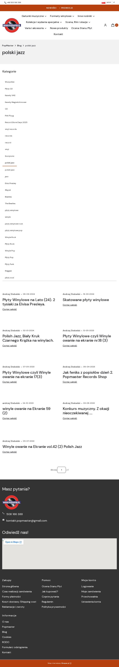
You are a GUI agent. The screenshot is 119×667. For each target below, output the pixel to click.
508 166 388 (14, 514)
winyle (8, 217)
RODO (5, 642)
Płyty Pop (9, 257)
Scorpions (9, 156)
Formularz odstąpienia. (15, 647)
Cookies (6, 637)
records (8, 136)
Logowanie (88, 586)
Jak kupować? (50, 591)
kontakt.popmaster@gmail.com (26, 521)
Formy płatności (11, 596)
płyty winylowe (11, 210)
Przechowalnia (90, 596)
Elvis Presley (10, 183)
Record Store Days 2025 (16, 122)
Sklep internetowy (58, 663)
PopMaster (7, 45)
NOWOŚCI (51, 8)
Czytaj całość (9, 309)
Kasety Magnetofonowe (15, 102)
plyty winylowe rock (14, 224)
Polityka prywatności (54, 606)
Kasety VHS (10, 95)
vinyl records (11, 129)
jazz (6, 176)
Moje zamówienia (91, 591)
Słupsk (8, 190)
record (8, 142)
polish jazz (9, 170)
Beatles (8, 197)
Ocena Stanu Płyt (52, 586)
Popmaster (8, 626)
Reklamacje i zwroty (13, 606)
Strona (54, 470)
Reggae (8, 271)
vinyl (7, 149)
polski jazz (9, 163)
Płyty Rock (9, 244)
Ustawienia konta (91, 601)
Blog (19, 45)
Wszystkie (9, 82)
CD (6, 109)
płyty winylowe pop (13, 230)
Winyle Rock (10, 237)
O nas (5, 621)
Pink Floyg (9, 115)
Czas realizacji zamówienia (17, 591)
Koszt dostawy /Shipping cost (19, 601)
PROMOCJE (67, 8)
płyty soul (9, 277)
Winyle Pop (10, 250)
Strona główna (10, 586)
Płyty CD (9, 88)
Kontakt (6, 652)
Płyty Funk (9, 264)
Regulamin (47, 601)
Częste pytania (50, 596)
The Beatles (10, 203)
